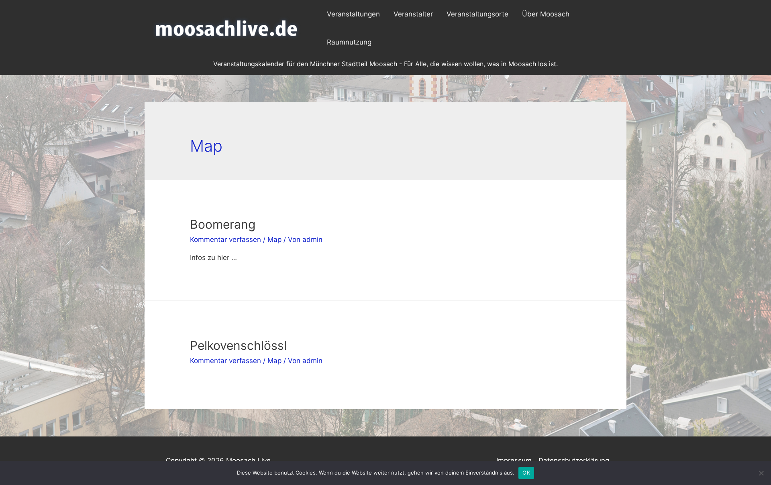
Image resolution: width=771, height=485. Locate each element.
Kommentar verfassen (225, 239)
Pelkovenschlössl (238, 345)
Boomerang (222, 224)
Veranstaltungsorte (477, 14)
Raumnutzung (349, 42)
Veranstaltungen (353, 14)
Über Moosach (545, 14)
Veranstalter (413, 14)
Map (274, 239)
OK (526, 472)
